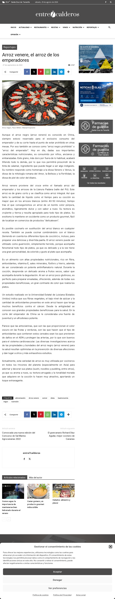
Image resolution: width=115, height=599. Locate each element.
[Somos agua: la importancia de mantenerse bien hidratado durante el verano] (13, 491)
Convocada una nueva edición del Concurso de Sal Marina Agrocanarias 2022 (18, 435)
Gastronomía (63, 398)
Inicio (13, 27)
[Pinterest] (41, 72)
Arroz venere (34, 398)
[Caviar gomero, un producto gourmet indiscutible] (38, 491)
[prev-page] (4, 519)
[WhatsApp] (48, 72)
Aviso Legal (81, 595)
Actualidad (24, 27)
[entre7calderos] (57, 14)
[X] (110, 2)
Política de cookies (41, 595)
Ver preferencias (57, 588)
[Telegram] (61, 72)
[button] (110, 546)
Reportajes (92, 27)
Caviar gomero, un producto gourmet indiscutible (35, 504)
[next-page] (9, 519)
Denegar (57, 580)
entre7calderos (31, 452)
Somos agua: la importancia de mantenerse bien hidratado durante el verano (11, 507)
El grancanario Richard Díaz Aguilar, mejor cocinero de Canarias (61, 435)
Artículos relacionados (14, 477)
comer (44, 398)
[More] (68, 72)
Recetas (54, 27)
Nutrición (77, 27)
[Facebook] (105, 2)
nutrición (15, 401)
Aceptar (57, 571)
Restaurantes (40, 27)
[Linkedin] (55, 72)
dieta (53, 398)
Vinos (65, 27)
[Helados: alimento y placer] (64, 490)
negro (5, 401)
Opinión (14, 34)
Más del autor (35, 477)
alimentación (20, 398)
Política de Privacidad (62, 595)
